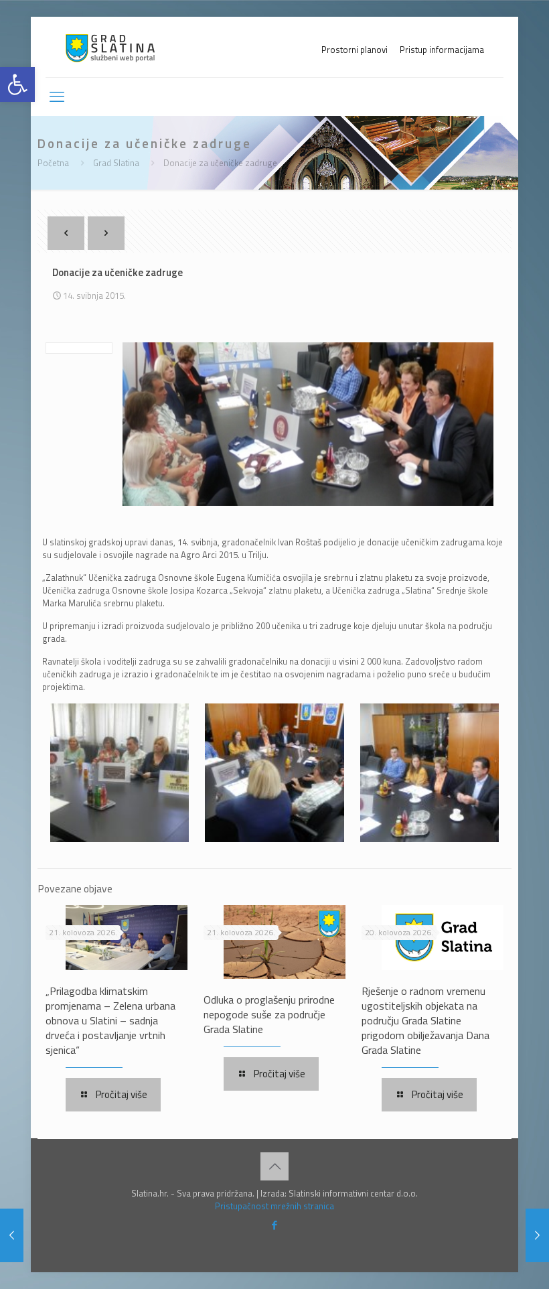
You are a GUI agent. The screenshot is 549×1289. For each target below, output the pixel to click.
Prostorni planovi (354, 50)
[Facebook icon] (275, 1225)
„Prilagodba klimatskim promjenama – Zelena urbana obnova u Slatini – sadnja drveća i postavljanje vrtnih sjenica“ (110, 1020)
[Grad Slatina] (110, 47)
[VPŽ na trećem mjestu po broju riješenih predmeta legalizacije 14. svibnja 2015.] (11, 1235)
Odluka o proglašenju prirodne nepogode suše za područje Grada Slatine (269, 1014)
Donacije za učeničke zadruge (220, 162)
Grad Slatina (116, 162)
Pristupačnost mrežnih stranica (274, 1206)
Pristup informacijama (442, 50)
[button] (17, 84)
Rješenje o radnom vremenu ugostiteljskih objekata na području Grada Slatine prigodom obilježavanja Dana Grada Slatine (425, 1020)
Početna (53, 162)
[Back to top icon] (274, 1166)
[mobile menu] (57, 96)
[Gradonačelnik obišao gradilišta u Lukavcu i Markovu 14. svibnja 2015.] (537, 1235)
